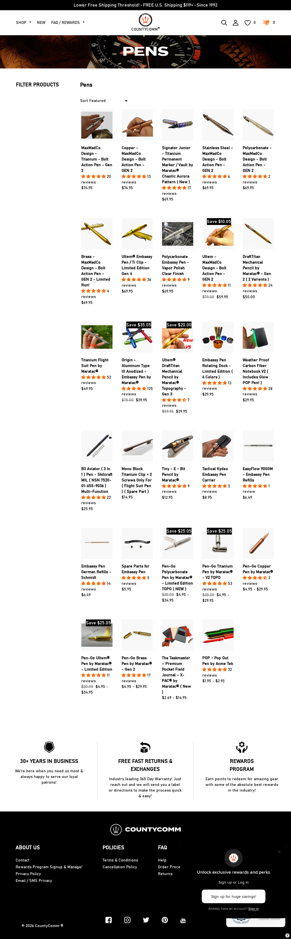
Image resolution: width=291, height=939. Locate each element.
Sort (84, 101)
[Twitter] (146, 920)
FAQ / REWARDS (65, 23)
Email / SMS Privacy (34, 881)
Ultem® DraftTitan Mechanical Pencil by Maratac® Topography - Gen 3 (174, 377)
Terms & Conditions (120, 860)
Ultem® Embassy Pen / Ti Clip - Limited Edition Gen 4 (137, 265)
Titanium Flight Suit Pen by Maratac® (95, 365)
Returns (165, 874)
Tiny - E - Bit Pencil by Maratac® (173, 474)
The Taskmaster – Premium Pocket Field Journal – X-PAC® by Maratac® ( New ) (176, 675)
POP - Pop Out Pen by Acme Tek (217, 661)
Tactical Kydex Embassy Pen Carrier (215, 474)
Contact (23, 860)
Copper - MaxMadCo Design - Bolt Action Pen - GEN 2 (134, 159)
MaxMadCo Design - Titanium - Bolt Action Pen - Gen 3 (96, 159)
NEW (41, 23)
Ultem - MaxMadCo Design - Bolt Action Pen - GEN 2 (214, 268)
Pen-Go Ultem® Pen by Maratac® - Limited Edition (96, 663)
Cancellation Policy (120, 867)
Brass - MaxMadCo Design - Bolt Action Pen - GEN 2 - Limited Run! (95, 271)
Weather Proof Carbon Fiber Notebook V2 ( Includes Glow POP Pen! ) (256, 371)
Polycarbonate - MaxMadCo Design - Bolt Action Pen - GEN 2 (257, 159)
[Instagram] (127, 920)
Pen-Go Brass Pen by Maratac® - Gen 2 (137, 663)
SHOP (21, 23)
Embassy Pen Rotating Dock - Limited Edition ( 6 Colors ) (217, 368)
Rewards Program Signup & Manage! (49, 867)
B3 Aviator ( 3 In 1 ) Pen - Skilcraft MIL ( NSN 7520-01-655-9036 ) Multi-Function (97, 480)
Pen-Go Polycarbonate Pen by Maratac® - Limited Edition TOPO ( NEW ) (177, 577)
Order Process (171, 867)
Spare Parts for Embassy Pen (135, 569)
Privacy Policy (28, 874)
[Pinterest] (165, 920)
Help (162, 860)
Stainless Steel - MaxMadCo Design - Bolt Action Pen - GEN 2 (217, 159)
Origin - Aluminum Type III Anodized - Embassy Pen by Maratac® (136, 371)
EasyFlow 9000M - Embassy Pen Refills (258, 474)
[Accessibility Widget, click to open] (287, 935)
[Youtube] (183, 920)
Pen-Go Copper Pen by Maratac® (258, 569)
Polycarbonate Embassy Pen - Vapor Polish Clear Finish (175, 265)
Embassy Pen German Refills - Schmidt (96, 572)
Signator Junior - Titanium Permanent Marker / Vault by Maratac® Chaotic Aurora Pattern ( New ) (177, 165)
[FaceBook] (108, 920)
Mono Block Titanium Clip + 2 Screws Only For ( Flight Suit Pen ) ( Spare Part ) (137, 480)
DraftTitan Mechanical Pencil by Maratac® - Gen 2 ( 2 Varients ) (257, 268)
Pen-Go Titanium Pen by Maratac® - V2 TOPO (217, 572)
